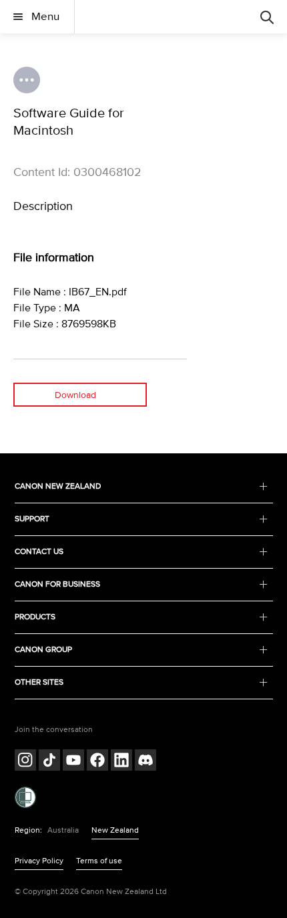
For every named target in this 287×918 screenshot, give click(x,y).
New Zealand (115, 830)
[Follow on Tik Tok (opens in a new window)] (49, 761)
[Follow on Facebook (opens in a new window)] (97, 761)
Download (75, 395)
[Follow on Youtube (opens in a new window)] (73, 761)
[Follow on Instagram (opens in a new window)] (25, 761)
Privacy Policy (39, 861)
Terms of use (99, 861)
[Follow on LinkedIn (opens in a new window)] (121, 761)
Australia (63, 830)
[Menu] (267, 17)
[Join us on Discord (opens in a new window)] (145, 761)
